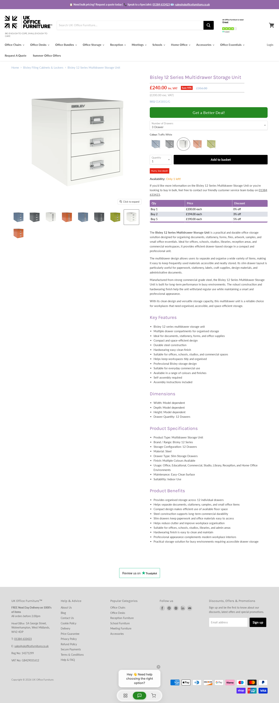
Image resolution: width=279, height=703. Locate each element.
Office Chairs (13, 44)
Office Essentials (231, 44)
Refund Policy (69, 644)
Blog (63, 612)
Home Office (179, 44)
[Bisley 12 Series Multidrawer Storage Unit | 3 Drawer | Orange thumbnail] (18, 233)
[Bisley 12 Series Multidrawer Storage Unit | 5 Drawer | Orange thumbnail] (66, 217)
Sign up (258, 622)
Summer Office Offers (47, 55)
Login (270, 44)
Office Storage (92, 44)
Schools (157, 44)
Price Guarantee (70, 633)
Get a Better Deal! (209, 112)
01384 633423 (161, 4)
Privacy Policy (69, 638)
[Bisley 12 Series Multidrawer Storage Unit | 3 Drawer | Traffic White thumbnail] (131, 217)
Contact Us (67, 618)
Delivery (65, 628)
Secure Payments (71, 649)
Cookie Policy (68, 623)
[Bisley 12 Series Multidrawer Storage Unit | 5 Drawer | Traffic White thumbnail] (50, 217)
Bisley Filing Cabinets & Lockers (43, 67)
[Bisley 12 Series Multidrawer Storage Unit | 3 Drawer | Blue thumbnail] (18, 217)
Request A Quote (15, 55)
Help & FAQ (68, 659)
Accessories (204, 44)
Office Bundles (65, 44)
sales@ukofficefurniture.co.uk (192, 4)
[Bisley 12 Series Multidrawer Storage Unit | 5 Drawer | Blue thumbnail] (83, 217)
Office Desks (38, 44)
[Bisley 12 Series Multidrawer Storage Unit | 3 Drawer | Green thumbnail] (115, 217)
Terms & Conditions (72, 654)
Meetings (138, 44)
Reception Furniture (122, 618)
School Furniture (120, 623)
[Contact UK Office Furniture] (139, 4)
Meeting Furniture (120, 628)
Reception (117, 44)
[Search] (208, 25)
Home (15, 67)
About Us (66, 607)
